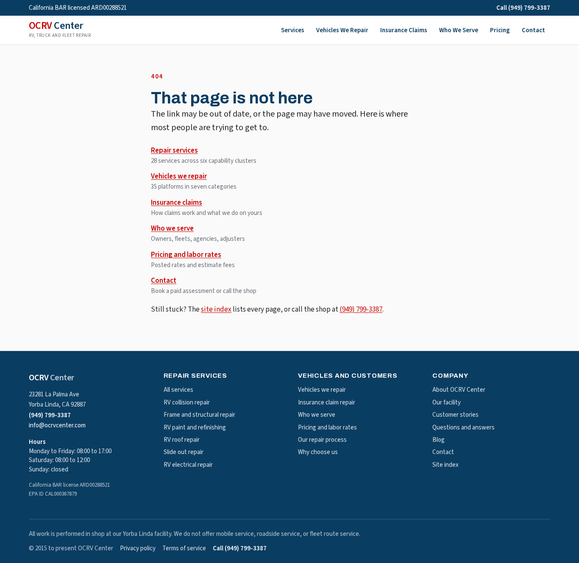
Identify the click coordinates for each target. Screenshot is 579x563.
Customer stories (455, 414)
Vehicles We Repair (342, 30)
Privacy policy (138, 548)
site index (216, 309)
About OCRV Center (458, 389)
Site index (445, 464)
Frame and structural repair (199, 414)
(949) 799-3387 (361, 309)
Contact (533, 30)
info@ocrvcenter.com (57, 425)
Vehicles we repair (179, 176)
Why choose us (318, 452)
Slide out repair (183, 452)
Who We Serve (458, 30)
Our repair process (322, 439)
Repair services (174, 150)
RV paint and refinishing (195, 427)
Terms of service (184, 548)
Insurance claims (176, 203)
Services (292, 30)
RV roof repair (182, 439)
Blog (438, 439)
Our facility (446, 402)
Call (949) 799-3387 (523, 7)
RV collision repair (187, 402)
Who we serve (172, 228)
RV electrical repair (188, 464)
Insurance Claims (403, 30)
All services (178, 389)
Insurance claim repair (326, 402)
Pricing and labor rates (186, 255)
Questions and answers (463, 427)
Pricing (500, 30)
